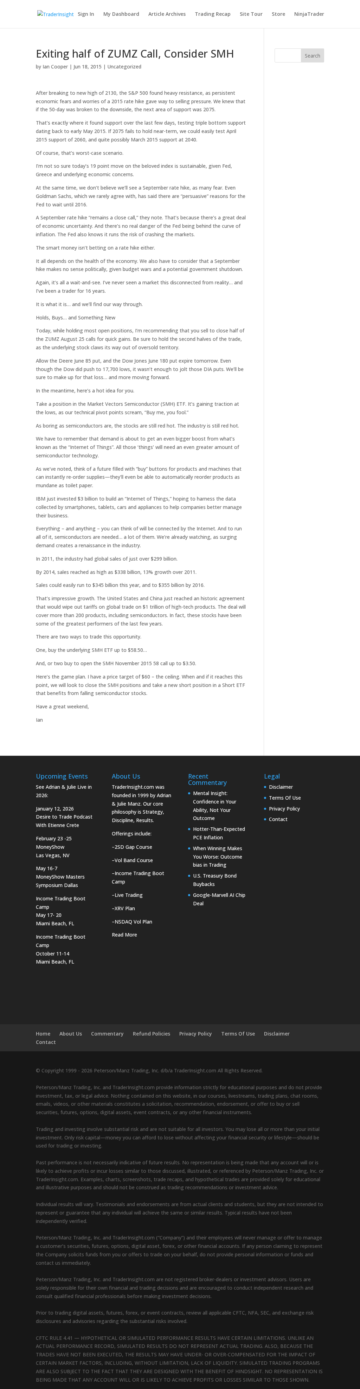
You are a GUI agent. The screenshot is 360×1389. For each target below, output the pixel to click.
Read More (124, 934)
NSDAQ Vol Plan (133, 921)
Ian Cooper (55, 66)
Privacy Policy (284, 808)
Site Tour (251, 14)
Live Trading (129, 895)
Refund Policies (151, 1033)
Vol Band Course (134, 860)
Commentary (107, 1033)
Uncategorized (124, 66)
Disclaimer (281, 786)
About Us (70, 1033)
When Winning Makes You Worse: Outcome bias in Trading (217, 856)
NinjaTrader (309, 14)
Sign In (86, 14)
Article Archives (167, 14)
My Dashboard (121, 14)
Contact (278, 819)
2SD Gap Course (133, 847)
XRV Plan (125, 908)
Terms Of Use (285, 797)
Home (43, 1033)
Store (278, 14)
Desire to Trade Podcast (64, 816)
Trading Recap (213, 14)
